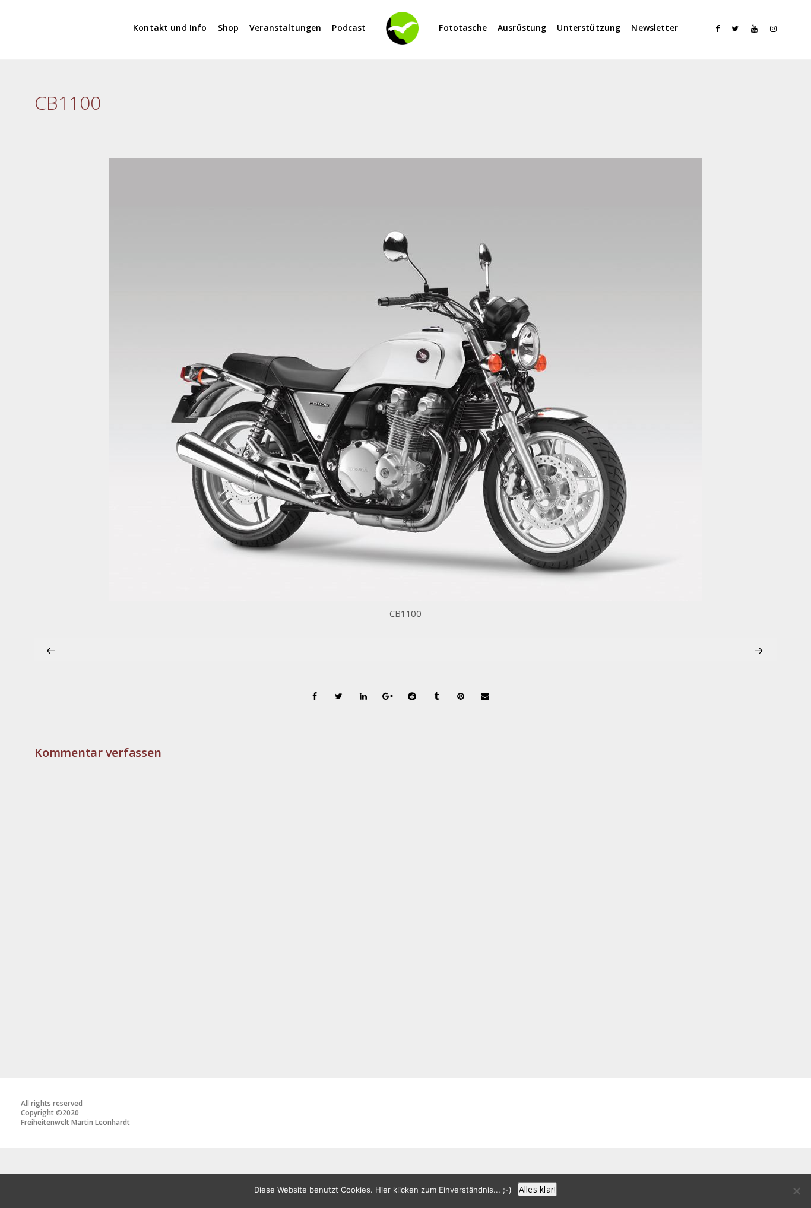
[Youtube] (752, 29)
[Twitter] (733, 29)
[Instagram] (771, 29)
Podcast (349, 27)
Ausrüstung (522, 27)
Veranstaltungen (285, 27)
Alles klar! (537, 1189)
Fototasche (463, 27)
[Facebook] (714, 29)
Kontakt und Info (170, 27)
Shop (228, 27)
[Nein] (796, 1191)
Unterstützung (588, 27)
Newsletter (654, 27)
